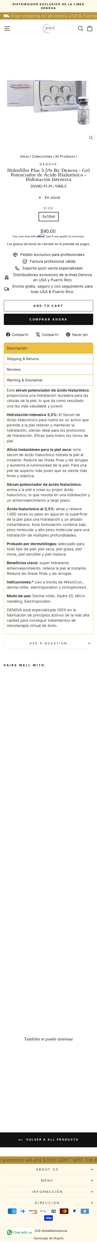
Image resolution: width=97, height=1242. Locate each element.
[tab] (48, 348)
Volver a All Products (52, 1139)
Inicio (24, 156)
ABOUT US (47, 1169)
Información (47, 1192)
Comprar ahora (48, 319)
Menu (47, 1180)
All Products (65, 156)
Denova (49, 164)
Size (48, 208)
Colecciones (42, 156)
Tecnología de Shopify (48, 1238)
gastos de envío (25, 244)
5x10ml (48, 216)
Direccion (47, 1203)
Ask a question (48, 643)
